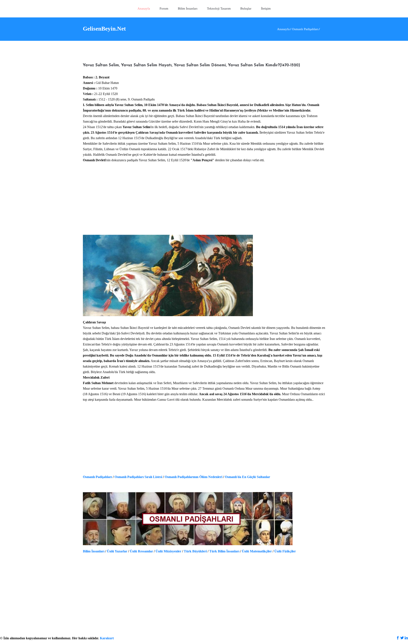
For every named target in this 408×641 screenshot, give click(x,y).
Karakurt (107, 638)
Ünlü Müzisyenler (168, 551)
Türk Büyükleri (195, 551)
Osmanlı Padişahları (97, 477)
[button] (219, 8)
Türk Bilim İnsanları (224, 551)
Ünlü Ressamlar (141, 551)
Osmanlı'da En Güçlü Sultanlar (247, 477)
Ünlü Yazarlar (117, 551)
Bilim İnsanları (93, 551)
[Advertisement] (204, 201)
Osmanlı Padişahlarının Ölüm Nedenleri (193, 477)
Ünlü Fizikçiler (285, 551)
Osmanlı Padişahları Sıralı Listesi (138, 477)
